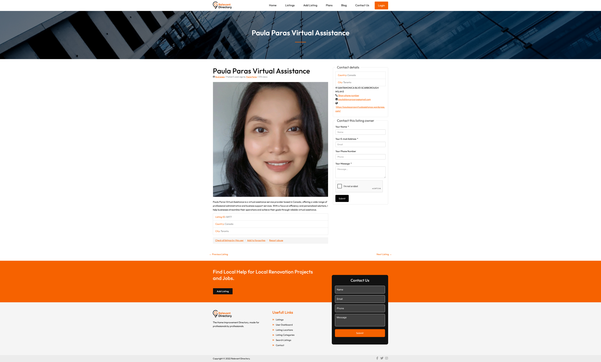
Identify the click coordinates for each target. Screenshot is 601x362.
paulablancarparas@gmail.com (354, 99)
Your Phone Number (345, 151)
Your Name (342, 126)
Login (381, 5)
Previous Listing (218, 254)
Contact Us (362, 5)
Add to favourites (256, 240)
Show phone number (348, 95)
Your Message (343, 163)
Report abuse (276, 240)
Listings (290, 5)
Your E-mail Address (346, 138)
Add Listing (310, 5)
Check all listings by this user (229, 240)
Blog (344, 5)
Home (273, 5)
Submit (342, 198)
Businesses (220, 76)
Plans (329, 5)
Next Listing (384, 254)
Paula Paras (251, 76)
